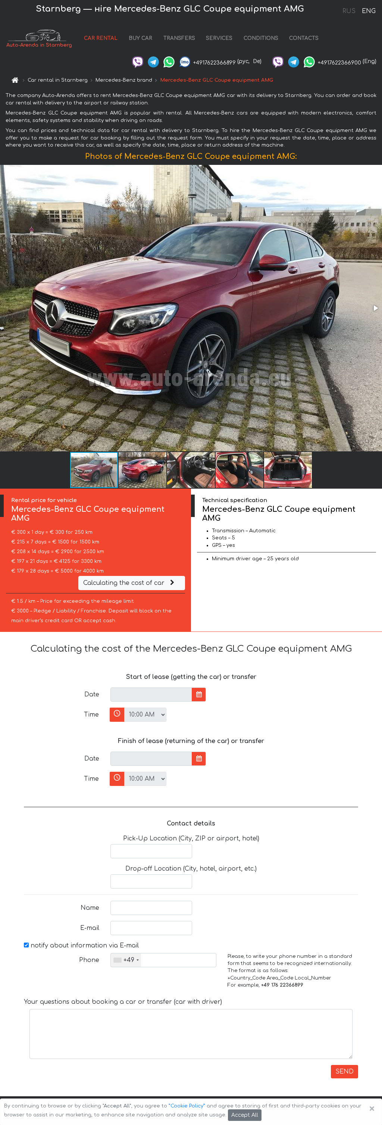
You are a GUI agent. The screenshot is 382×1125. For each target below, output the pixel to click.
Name (90, 908)
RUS (349, 11)
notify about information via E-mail (84, 945)
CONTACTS (304, 38)
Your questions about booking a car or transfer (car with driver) (123, 1002)
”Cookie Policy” (187, 1106)
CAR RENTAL (101, 38)
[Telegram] (153, 61)
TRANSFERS (179, 38)
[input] (151, 694)
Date (91, 694)
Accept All (244, 1115)
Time (91, 714)
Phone (89, 960)
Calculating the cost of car (124, 583)
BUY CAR (140, 38)
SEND (344, 1071)
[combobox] (126, 960)
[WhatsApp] (169, 61)
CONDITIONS (261, 38)
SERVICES (219, 38)
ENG (368, 11)
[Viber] (138, 61)
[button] (375, 308)
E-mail (89, 928)
